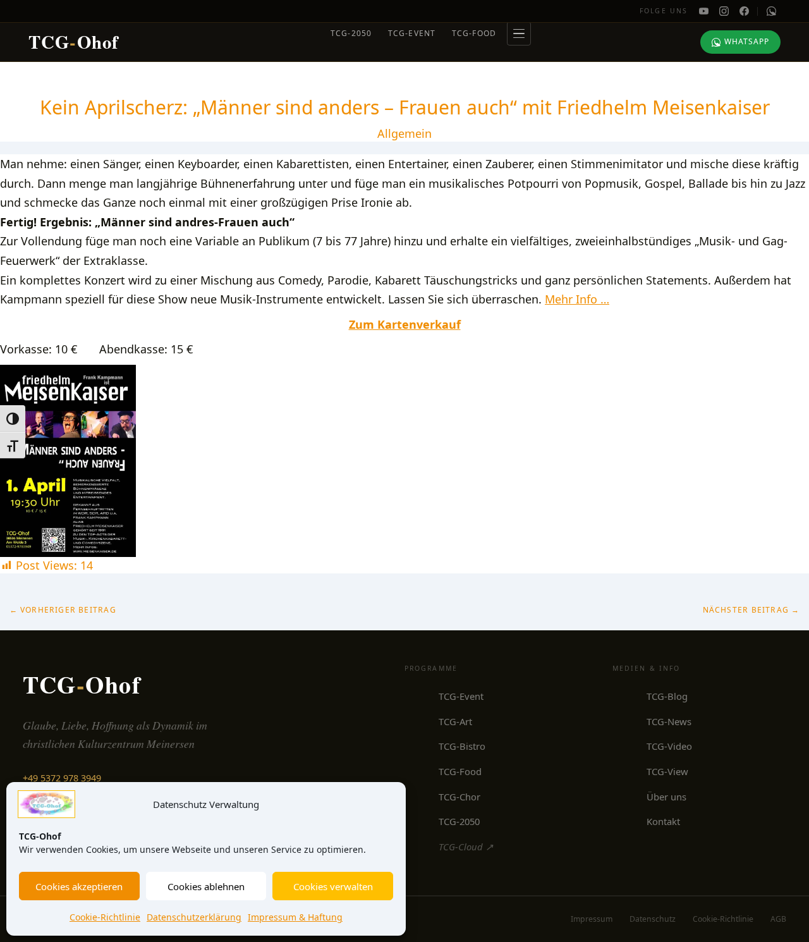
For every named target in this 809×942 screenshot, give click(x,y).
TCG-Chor (459, 796)
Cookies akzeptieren (79, 886)
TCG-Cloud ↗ (466, 846)
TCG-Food (474, 33)
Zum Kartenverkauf (405, 324)
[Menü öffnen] (519, 33)
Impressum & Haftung (295, 917)
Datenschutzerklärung (194, 917)
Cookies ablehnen (206, 886)
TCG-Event (412, 33)
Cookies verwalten (333, 886)
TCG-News (669, 721)
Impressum (591, 919)
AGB (778, 919)
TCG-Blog (667, 696)
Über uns (666, 796)
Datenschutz (653, 919)
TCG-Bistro (462, 746)
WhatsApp (746, 41)
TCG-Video (669, 746)
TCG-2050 (351, 33)
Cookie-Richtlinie (105, 917)
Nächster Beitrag (751, 609)
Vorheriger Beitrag (62, 609)
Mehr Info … (577, 299)
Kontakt (663, 821)
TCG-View (667, 771)
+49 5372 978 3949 (62, 778)
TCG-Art (455, 721)
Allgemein (404, 133)
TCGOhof (73, 41)
